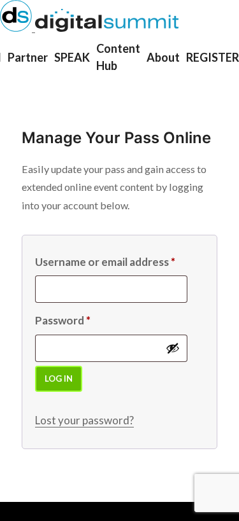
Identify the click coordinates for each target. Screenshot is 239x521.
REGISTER (212, 57)
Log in (59, 378)
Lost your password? (84, 420)
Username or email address (105, 261)
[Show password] (173, 348)
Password (63, 320)
